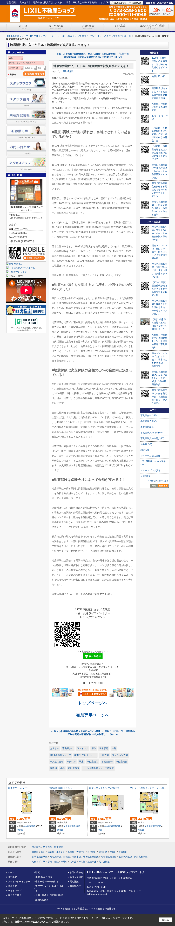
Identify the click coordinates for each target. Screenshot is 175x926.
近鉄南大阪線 (125, 856)
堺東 (81, 761)
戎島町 (51, 852)
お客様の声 (75, 886)
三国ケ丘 (92, 861)
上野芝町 (60, 852)
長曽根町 (123, 852)
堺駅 (100, 830)
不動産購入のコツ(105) (151, 432)
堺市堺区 (27, 826)
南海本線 (76, 856)
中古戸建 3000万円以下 (47, 881)
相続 (62, 768)
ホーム (11, 872)
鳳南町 (71, 852)
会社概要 (12, 877)
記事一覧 (124, 53)
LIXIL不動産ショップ (60, 755)
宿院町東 (157, 826)
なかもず (36, 861)
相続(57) (144, 450)
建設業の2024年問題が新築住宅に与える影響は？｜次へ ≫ (93, 57)
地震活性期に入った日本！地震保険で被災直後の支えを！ (91, 66)
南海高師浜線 (140, 856)
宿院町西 (116, 826)
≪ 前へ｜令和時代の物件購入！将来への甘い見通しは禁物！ (86, 54)
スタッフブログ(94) (150, 470)
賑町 (33, 826)
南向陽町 (76, 826)
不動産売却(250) (148, 415)
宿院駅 (141, 830)
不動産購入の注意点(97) (152, 438)
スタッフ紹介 (76, 877)
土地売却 (104, 755)
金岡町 (35, 852)
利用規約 (12, 886)
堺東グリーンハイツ (18, 788)
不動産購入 (92, 761)
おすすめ (54, 748)
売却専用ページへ (92, 715)
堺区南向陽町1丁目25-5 (60, 788)
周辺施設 (74, 881)
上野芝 (106, 861)
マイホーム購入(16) (150, 455)
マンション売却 (120, 755)
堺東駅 (20, 830)
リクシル (71, 761)
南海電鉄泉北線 (108, 856)
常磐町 (113, 852)
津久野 (82, 861)
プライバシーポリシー (19, 881)
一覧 (114, 748)
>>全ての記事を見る (158, 480)
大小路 (73, 861)
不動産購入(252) (148, 421)
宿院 (56, 861)
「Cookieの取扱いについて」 (35, 922)
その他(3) (145, 476)
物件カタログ (14, 895)
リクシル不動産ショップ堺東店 (98, 768)
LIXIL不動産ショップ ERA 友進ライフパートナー (117, 872)
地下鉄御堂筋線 (91, 856)
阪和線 (66, 856)
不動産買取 (73, 768)
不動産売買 (121, 761)
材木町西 (103, 852)
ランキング (82, 748)
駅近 (37, 872)
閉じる (165, 919)
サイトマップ (14, 890)
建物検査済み (42, 899)
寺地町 (64, 861)
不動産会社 (67, 748)
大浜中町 (80, 852)
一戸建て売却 (56, 761)
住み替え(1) (146, 444)
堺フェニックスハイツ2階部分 (104, 788)
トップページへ (92, 703)
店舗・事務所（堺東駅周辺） (49, 895)
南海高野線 (55, 856)
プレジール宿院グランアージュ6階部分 (149, 788)
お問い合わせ (76, 872)
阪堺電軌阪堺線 (40, 856)
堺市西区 (47, 847)
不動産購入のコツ (72, 71)
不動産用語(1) (147, 427)
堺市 (93, 748)
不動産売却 (107, 761)
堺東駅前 (103, 748)
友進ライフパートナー (85, 755)
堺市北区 (58, 847)
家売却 (53, 768)
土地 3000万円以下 (44, 877)
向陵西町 (92, 852)
